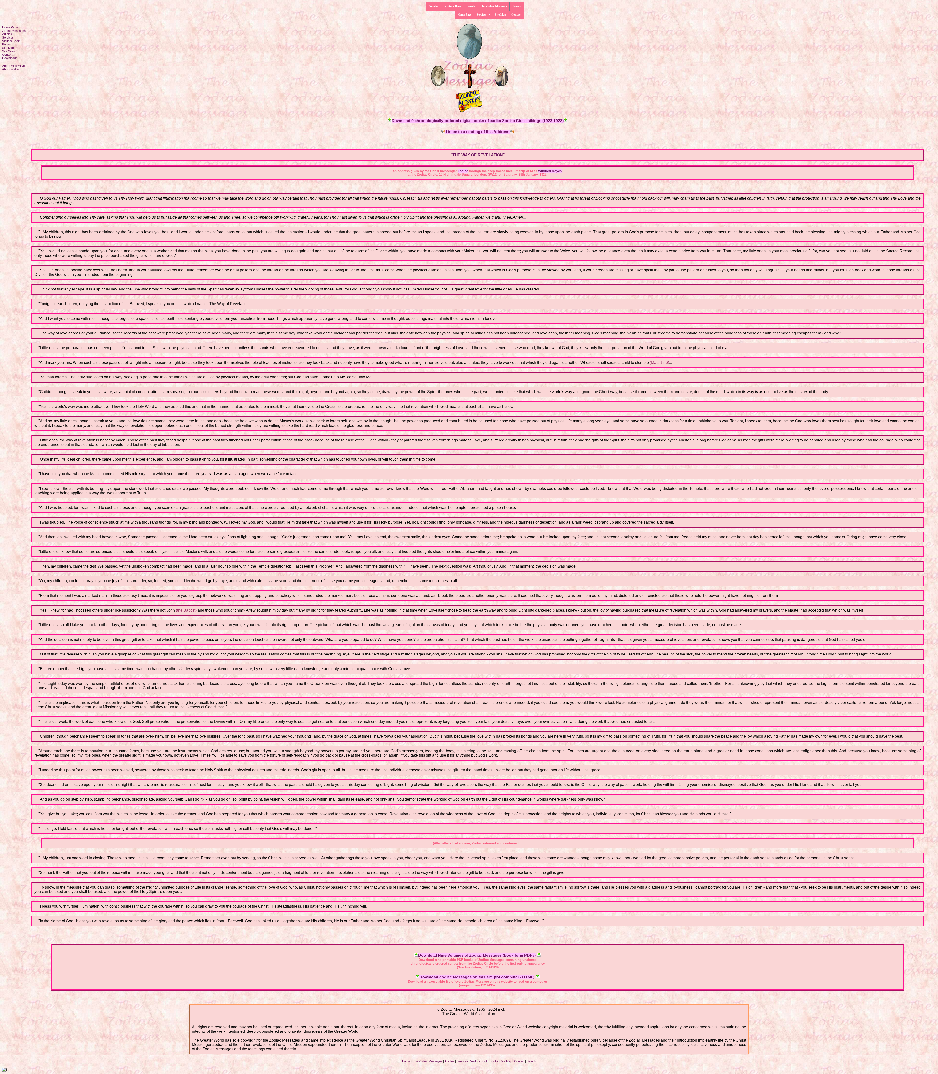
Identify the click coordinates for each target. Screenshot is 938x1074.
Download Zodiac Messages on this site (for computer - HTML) (476, 977)
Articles (433, 6)
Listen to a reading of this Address (477, 132)
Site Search (9, 51)
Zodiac (463, 171)
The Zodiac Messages (493, 6)
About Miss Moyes (14, 66)
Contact (516, 14)
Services (482, 14)
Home (406, 1061)
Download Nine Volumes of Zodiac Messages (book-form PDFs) (477, 955)
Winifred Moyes (550, 171)
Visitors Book (452, 6)
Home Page (464, 14)
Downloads (9, 58)
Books (516, 6)
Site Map (500, 14)
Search (471, 6)
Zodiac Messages (13, 30)
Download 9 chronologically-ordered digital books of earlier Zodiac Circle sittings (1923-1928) (478, 121)
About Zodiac (11, 69)
